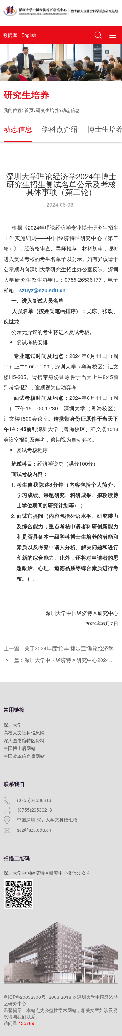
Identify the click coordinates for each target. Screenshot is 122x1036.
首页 (29, 110)
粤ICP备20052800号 (25, 997)
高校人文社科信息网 (24, 732)
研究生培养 (47, 110)
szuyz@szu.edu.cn (42, 290)
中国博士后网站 (19, 748)
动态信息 (70, 110)
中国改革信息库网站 (24, 756)
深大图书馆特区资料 (24, 740)
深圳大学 (13, 724)
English (28, 35)
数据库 (10, 35)
